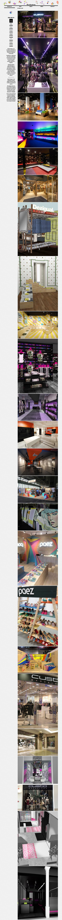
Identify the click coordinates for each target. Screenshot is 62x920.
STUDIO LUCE (20, 8)
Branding (11, 36)
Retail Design (11, 21)
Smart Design (11, 24)
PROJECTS (9, 6)
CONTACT (52, 6)
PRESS (41, 6)
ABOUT (30, 6)
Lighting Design (11, 34)
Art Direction (11, 39)
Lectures (11, 45)
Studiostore (31, 4)
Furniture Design (11, 31)
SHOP (20, 6)
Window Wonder (11, 43)
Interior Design (11, 27)
